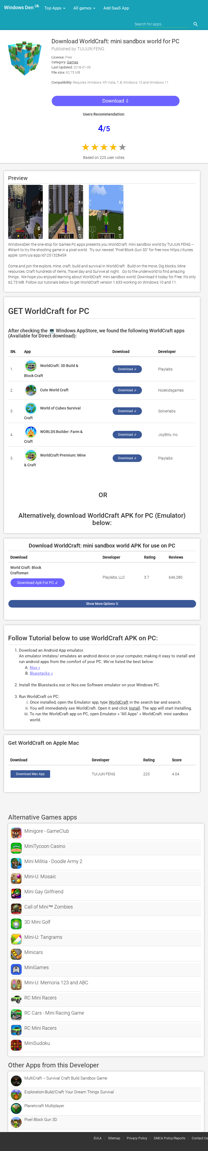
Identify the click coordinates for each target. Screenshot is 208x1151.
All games (83, 8)
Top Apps (53, 8)
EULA (98, 1138)
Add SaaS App (116, 8)
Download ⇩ (115, 101)
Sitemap (114, 1138)
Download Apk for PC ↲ (37, 583)
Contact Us (200, 1138)
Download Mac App (30, 774)
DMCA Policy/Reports (169, 1138)
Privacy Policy (137, 1138)
